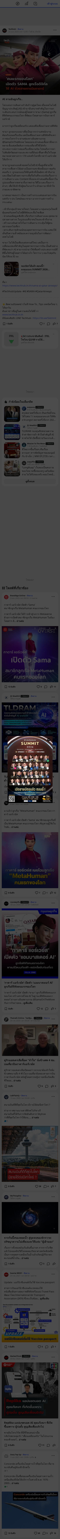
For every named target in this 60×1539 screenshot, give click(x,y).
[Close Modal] (48, 739)
